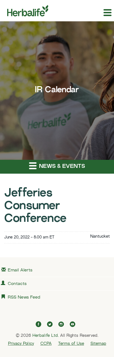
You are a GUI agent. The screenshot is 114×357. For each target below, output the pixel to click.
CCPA (46, 344)
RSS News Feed (24, 298)
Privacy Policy (21, 344)
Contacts (17, 284)
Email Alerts (20, 270)
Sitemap (98, 344)
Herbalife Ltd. (45, 336)
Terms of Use (71, 344)
